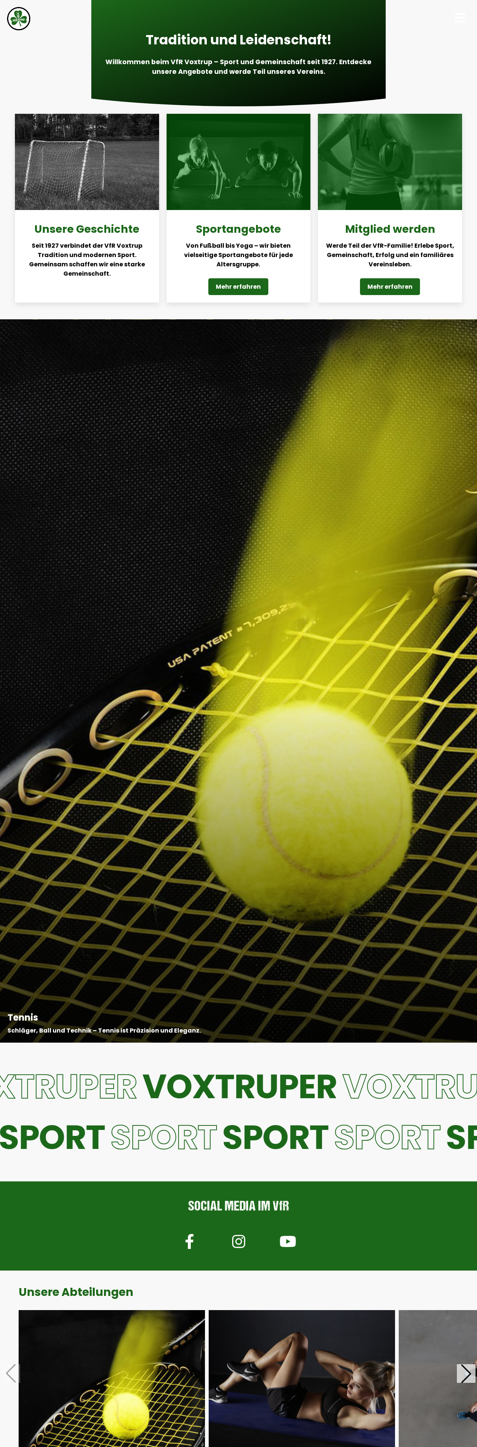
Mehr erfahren (238, 286)
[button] (466, 1373)
